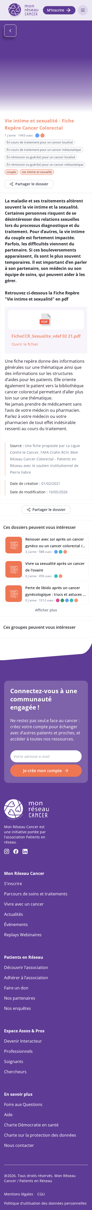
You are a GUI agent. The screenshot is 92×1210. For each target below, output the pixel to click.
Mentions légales (18, 1194)
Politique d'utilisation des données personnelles (45, 1203)
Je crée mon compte (42, 770)
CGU (41, 1194)
